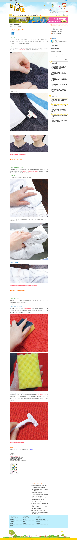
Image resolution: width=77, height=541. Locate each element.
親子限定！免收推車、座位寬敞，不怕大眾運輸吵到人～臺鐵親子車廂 (59, 121)
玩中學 (63, 12)
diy (60, 12)
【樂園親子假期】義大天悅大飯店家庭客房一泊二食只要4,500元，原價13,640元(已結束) (59, 100)
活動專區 (60, 31)
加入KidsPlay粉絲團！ (13, 0)
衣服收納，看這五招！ (55, 45)
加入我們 (12, 521)
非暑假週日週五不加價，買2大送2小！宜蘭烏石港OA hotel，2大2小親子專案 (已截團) (58, 90)
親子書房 (62, 29)
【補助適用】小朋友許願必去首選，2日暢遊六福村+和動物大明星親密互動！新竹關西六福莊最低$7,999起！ (59, 67)
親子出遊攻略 (55, 29)
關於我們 (12, 519)
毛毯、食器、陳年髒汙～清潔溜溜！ (58, 54)
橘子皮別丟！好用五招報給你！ (57, 51)
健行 (59, 12)
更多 (58, 42)
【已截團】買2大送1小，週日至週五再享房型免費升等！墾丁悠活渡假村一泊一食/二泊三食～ (59, 79)
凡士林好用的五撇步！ (55, 48)
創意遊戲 (30, 15)
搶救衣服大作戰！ (54, 56)
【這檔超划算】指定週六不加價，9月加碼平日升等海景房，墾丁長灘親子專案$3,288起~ (58, 73)
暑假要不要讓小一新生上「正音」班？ (58, 105)
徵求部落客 (38, 521)
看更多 (66, 59)
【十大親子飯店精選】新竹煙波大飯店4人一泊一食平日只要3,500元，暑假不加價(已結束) (58, 110)
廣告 (24, 521)
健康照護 (59, 33)
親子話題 (60, 28)
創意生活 (19, 26)
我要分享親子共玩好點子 (40, 519)
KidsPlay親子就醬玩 (18, 8)
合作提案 (24, 519)
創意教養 (54, 28)
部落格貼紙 (38, 523)
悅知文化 (56, 40)
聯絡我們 (24, 523)
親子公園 (56, 12)
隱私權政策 (12, 525)
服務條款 (12, 523)
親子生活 (39, 15)
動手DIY (14, 15)
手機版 (66, 0)
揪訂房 (53, 33)
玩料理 (34, 15)
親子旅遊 (53, 12)
